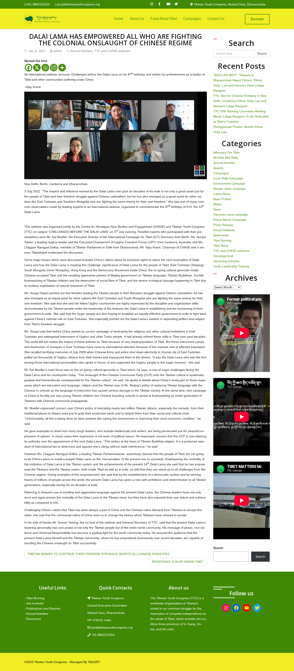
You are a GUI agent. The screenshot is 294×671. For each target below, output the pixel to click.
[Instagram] (53, 67)
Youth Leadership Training (231, 266)
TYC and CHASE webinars (112, 51)
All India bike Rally (225, 157)
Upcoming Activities (226, 261)
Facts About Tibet (163, 18)
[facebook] (162, 4)
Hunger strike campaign (229, 188)
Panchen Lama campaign (230, 214)
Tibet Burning (222, 240)
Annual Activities (82, 51)
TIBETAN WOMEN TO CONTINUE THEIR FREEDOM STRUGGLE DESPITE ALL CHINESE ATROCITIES (99, 554)
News (217, 209)
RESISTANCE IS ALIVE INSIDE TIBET (178, 561)
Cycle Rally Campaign (228, 178)
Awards (218, 168)
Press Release (223, 225)
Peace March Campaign (229, 219)
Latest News (221, 194)
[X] (37, 67)
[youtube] (170, 4)
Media (217, 204)
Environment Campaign (229, 183)
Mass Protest (222, 199)
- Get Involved (33, 603)
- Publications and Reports (42, 608)
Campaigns (192, 18)
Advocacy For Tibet (226, 152)
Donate (257, 19)
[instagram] (154, 4)
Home (118, 18)
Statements (221, 235)
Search (262, 53)
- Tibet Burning (34, 598)
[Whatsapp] (45, 67)
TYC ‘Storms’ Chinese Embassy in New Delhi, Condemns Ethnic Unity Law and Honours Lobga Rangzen (239, 101)
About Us (137, 18)
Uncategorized (223, 256)
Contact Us (215, 18)
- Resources (32, 619)
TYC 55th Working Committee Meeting (239, 111)
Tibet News (220, 245)
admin (57, 51)
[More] (62, 67)
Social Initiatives (224, 230)
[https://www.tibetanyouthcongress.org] (42, 18)
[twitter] (178, 4)
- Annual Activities (36, 613)
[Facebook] (28, 67)
